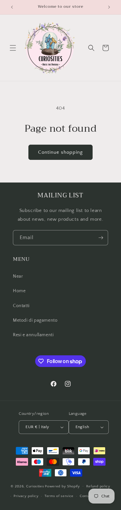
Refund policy (98, 486)
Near (18, 276)
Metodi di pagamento (35, 320)
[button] (13, 48)
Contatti (21, 305)
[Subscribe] (101, 237)
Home (19, 291)
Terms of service (59, 496)
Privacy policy (26, 496)
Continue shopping (60, 152)
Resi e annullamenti (33, 335)
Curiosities (35, 486)
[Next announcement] (109, 7)
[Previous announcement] (12, 7)
